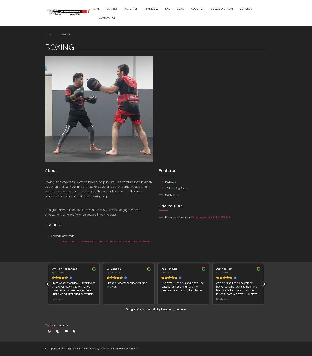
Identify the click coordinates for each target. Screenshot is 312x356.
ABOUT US (197, 8)
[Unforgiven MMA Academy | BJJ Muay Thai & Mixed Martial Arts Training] (68, 13)
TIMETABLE (151, 8)
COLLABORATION (222, 8)
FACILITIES (130, 8)
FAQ (167, 8)
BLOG (180, 8)
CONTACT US (107, 17)
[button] (264, 284)
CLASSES (112, 8)
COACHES (246, 8)
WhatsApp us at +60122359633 (210, 217)
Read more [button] (57, 299)
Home (48, 34)
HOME (96, 8)
